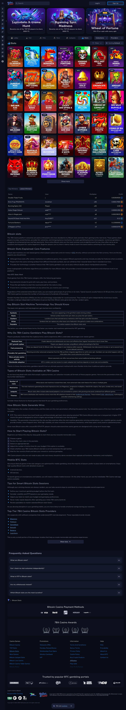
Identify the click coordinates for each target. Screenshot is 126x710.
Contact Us (104, 657)
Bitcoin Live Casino (16, 661)
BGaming (13, 519)
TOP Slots (13, 648)
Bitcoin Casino (15, 645)
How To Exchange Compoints (76, 668)
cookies (64, 706)
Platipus (13, 522)
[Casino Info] (43, 682)
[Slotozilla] (117, 682)
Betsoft (13, 528)
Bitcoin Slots (14, 651)
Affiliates (73, 661)
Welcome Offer (45, 645)
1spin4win (14, 533)
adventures (109, 394)
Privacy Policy (75, 651)
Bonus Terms (75, 648)
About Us (103, 651)
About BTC (104, 654)
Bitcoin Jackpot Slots (17, 657)
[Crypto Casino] (8, 600)
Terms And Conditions (78, 645)
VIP (41, 657)
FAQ (101, 645)
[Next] (125, 21)
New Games (14, 654)
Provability (104, 648)
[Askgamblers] (14, 683)
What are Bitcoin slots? (19, 560)
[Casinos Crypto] (87, 683)
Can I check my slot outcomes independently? (27, 568)
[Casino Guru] (28, 682)
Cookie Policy (75, 654)
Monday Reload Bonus (48, 648)
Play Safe (73, 664)
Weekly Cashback (46, 654)
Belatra (13, 530)
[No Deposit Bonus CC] (102, 683)
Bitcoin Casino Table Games (20, 664)
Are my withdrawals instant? (21, 585)
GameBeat (14, 525)
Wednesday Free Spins (48, 651)
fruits (102, 394)
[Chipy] (58, 682)
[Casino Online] (73, 683)
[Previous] (6, 21)
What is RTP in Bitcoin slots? (21, 576)
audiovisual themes (83, 394)
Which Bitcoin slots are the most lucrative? (26, 593)
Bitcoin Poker (14, 667)
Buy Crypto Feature (77, 657)
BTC (73, 253)
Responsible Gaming (15, 694)
